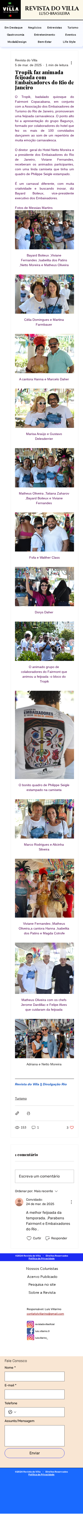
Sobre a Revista (42, 1292)
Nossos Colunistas (42, 1268)
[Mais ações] (71, 62)
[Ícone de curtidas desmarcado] (29, 1238)
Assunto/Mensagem (19, 1421)
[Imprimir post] (28, 1113)
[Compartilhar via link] (17, 1113)
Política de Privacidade (42, 1258)
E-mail (10, 1385)
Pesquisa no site (42, 1284)
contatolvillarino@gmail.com (45, 1313)
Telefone (11, 1403)
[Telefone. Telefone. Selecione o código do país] (12, 1412)
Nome (10, 1368)
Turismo (21, 1098)
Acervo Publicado (42, 1276)
